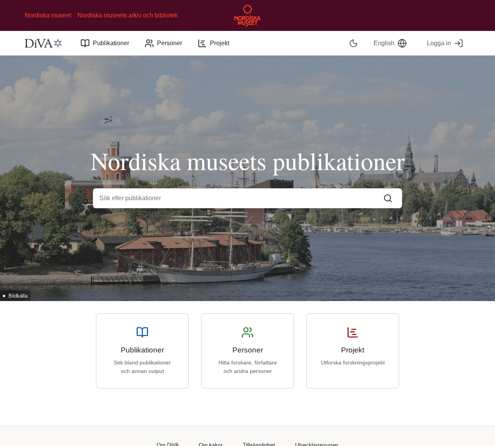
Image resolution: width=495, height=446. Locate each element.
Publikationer (111, 43)
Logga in (439, 43)
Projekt (219, 43)
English (384, 43)
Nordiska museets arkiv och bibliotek (127, 15)
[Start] (43, 43)
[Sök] (388, 198)
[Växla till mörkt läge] (353, 43)
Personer (169, 43)
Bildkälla (18, 296)
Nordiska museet (48, 15)
